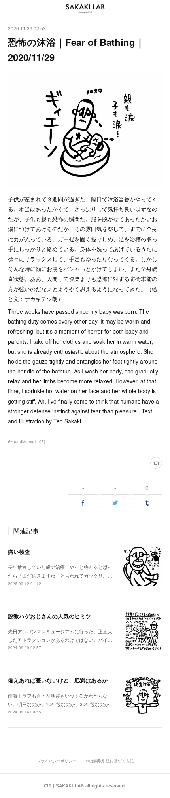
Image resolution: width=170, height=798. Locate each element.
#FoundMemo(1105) (26, 441)
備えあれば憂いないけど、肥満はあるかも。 (63, 680)
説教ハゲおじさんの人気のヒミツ (49, 616)
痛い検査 (19, 551)
